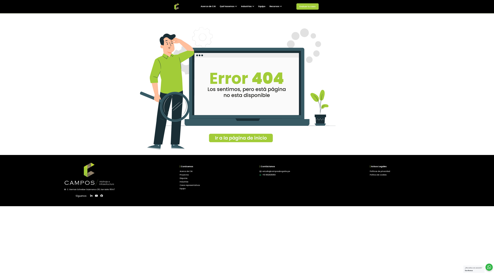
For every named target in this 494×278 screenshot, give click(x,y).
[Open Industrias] (253, 6)
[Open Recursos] (281, 6)
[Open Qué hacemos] (236, 6)
